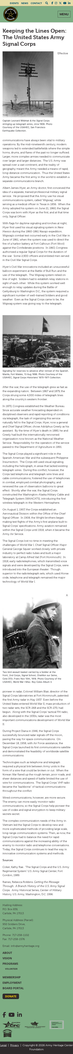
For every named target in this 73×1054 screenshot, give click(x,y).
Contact (36, 3)
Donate (10, 996)
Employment (12, 983)
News (24, 3)
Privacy (14, 1045)
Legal (3, 1045)
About (7, 953)
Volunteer (11, 968)
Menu (64, 14)
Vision (7, 958)
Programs (10, 964)
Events (14, 3)
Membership (12, 977)
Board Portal (13, 988)
